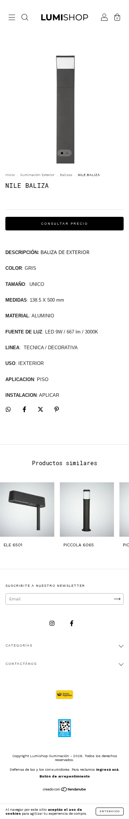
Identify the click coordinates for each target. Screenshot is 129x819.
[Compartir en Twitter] (41, 409)
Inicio (10, 175)
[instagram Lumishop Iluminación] (53, 623)
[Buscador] (24, 18)
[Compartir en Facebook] (25, 409)
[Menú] (11, 18)
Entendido (110, 811)
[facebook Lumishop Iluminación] (71, 623)
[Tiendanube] (64, 790)
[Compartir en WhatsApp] (8, 409)
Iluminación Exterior (37, 175)
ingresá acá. (107, 769)
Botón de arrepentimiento (64, 776)
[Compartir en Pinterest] (56, 409)
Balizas (66, 175)
